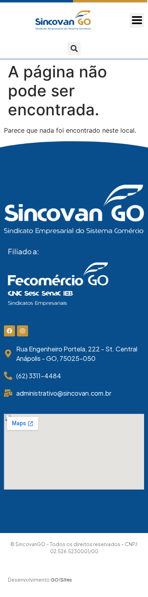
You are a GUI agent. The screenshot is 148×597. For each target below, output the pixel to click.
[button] (74, 48)
